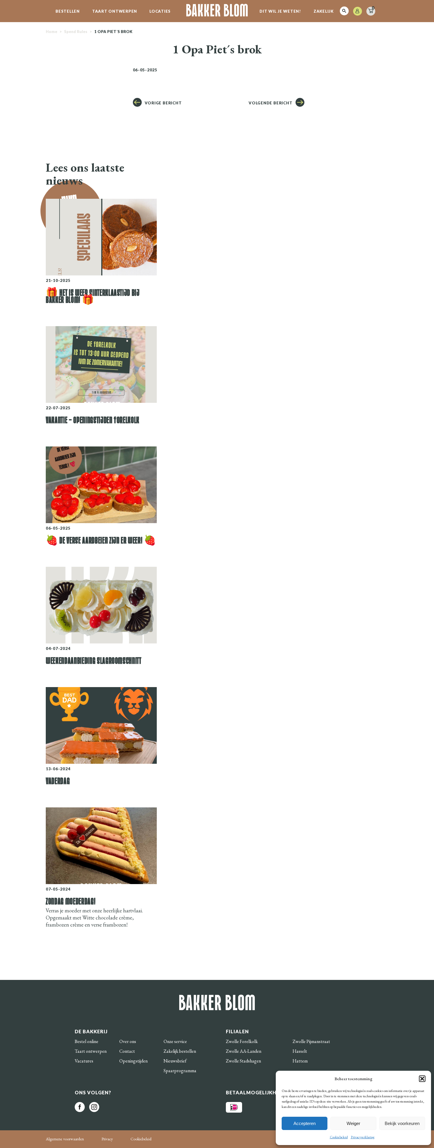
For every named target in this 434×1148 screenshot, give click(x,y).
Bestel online (86, 1041)
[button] (422, 1079)
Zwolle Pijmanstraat (311, 1041)
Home (51, 31)
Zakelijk (324, 11)
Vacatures (84, 1061)
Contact (127, 1051)
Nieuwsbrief (175, 1061)
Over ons (127, 1041)
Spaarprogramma (180, 1070)
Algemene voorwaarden (65, 1139)
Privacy (107, 1139)
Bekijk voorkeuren (402, 1123)
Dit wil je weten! (280, 11)
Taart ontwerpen (114, 11)
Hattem (300, 1061)
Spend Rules (75, 31)
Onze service (175, 1041)
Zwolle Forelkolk (242, 1041)
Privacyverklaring (362, 1137)
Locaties (160, 11)
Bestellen (68, 11)
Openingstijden (133, 1061)
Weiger (353, 1123)
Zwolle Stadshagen (243, 1061)
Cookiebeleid (339, 1137)
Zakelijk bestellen (180, 1051)
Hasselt (300, 1051)
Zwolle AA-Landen (243, 1051)
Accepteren (304, 1123)
